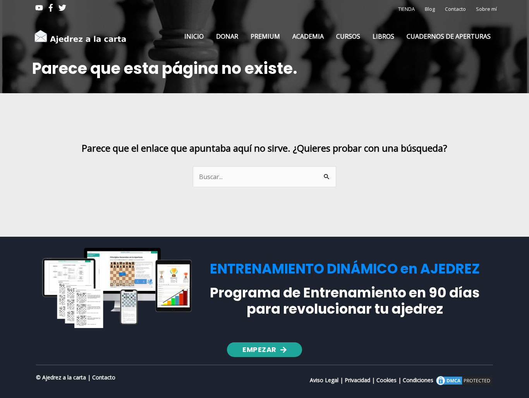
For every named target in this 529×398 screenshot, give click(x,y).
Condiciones (418, 380)
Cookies (386, 380)
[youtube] (40, 8)
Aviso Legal (324, 380)
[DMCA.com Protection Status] (464, 380)
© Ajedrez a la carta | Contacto (75, 377)
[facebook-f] (52, 8)
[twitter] (63, 8)
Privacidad (357, 380)
